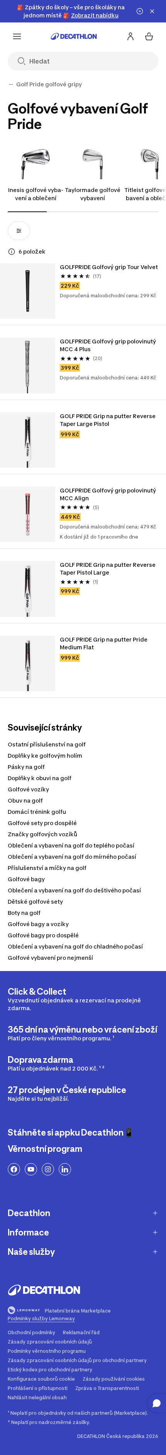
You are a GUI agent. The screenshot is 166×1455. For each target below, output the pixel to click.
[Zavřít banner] (152, 11)
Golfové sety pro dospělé (42, 823)
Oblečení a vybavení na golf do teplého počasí (71, 845)
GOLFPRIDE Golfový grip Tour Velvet (109, 267)
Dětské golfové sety (35, 901)
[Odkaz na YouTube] (31, 1169)
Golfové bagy (26, 879)
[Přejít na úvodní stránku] (74, 36)
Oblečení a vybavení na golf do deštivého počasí (74, 890)
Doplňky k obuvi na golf (39, 778)
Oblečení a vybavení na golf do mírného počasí (72, 856)
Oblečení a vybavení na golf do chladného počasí (75, 946)
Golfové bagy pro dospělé (43, 935)
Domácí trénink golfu (37, 811)
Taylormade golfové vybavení (92, 194)
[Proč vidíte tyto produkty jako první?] (11, 252)
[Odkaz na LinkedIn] (65, 1169)
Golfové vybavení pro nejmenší (50, 957)
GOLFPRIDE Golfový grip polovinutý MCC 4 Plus (108, 345)
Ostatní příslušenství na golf (47, 744)
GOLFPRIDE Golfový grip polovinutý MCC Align (108, 494)
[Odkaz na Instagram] (48, 1169)
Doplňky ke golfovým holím (45, 755)
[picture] (27, 291)
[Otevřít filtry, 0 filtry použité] (19, 230)
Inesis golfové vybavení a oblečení (35, 194)
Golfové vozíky (28, 789)
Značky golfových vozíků (42, 834)
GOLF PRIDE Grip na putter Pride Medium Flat (104, 643)
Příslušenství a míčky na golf (47, 868)
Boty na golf (24, 912)
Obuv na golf (25, 800)
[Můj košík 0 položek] (149, 36)
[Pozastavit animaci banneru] (140, 11)
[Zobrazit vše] (11, 84)
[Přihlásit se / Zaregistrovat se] (130, 36)
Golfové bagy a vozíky (38, 924)
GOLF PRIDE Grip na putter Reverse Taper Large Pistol (108, 420)
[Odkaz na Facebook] (14, 1169)
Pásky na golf (26, 767)
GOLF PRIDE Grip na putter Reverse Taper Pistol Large (108, 568)
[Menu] (17, 36)
